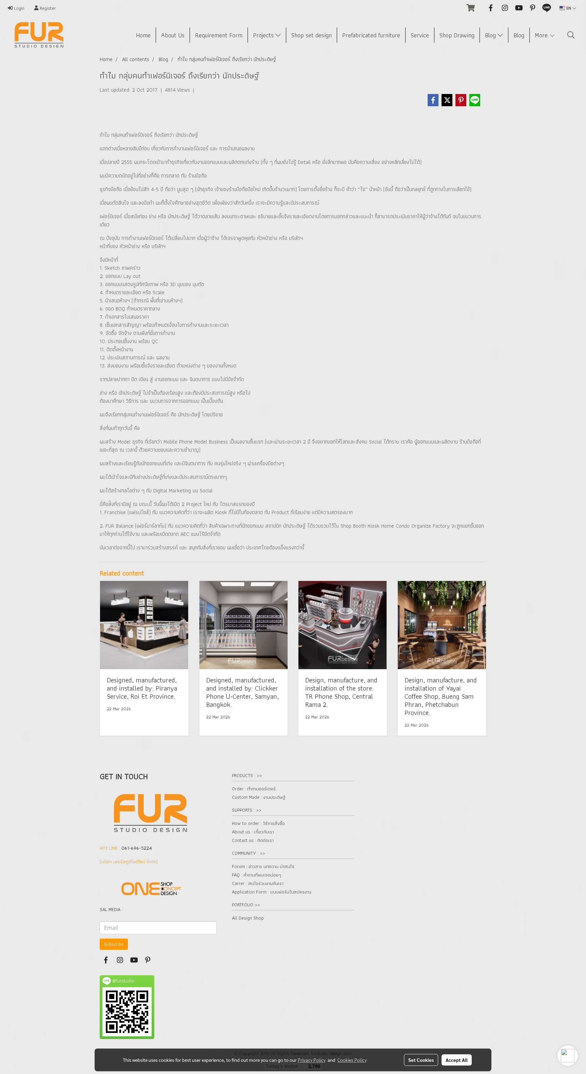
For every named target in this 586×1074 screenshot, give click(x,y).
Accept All (457, 1060)
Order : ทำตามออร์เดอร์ (254, 788)
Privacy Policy (312, 1060)
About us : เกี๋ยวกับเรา (253, 831)
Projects (264, 35)
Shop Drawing (457, 35)
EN (568, 8)
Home (143, 35)
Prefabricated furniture (371, 35)
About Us (172, 35)
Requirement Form (218, 35)
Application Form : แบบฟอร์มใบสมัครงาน (271, 892)
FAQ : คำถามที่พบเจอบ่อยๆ (256, 875)
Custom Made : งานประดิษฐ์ (258, 797)
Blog (491, 35)
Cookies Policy (352, 1060)
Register (47, 8)
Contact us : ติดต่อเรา (253, 840)
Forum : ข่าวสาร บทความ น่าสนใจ (263, 866)
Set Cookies (421, 1060)
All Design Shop (248, 918)
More (542, 35)
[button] (571, 35)
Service (420, 35)
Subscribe (114, 944)
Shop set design (311, 35)
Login (18, 8)
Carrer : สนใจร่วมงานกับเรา (258, 883)
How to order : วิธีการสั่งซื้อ (258, 823)
